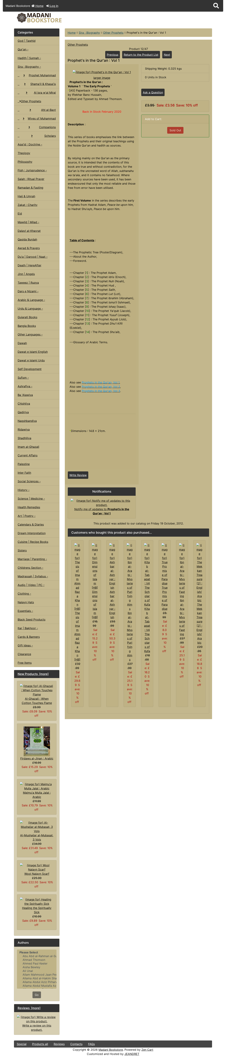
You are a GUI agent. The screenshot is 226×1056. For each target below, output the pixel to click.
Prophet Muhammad (42, 75)
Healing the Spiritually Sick (36, 910)
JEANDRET (131, 1054)
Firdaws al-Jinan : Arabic (36, 758)
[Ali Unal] (36, 971)
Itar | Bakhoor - (28, 628)
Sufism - (23, 377)
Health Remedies (29, 507)
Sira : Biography (89, 32)
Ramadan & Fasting (30, 187)
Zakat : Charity (27, 205)
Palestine (24, 464)
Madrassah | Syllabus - (33, 576)
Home (39, 6)
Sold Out (175, 130)
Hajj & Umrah (26, 196)
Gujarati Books (27, 317)
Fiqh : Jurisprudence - (32, 170)
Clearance (24, 654)
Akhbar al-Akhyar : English (112, 604)
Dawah (22, 343)
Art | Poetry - (26, 516)
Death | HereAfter (29, 265)
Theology (24, 153)
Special (21, 1044)
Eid (20, 213)
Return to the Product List (141, 54)
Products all (40, 1044)
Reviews (59, 1044)
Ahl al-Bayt (48, 110)
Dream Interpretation (32, 533)
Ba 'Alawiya (25, 395)
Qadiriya (23, 412)
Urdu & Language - (30, 308)
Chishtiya (24, 403)
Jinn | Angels (26, 274)
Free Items (25, 662)
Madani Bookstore (111, 1049)
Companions (47, 127)
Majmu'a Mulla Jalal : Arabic (37, 795)
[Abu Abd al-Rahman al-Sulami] (36, 956)
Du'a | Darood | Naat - (32, 256)
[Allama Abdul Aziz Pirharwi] (36, 982)
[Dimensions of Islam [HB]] (95, 566)
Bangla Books (27, 326)
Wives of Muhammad (42, 118)
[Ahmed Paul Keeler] (36, 963)
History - (23, 490)
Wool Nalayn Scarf (36, 873)
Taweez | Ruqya (28, 282)
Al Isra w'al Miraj (45, 92)
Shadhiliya (24, 438)
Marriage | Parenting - (32, 559)
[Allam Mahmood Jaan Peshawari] (36, 974)
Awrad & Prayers (29, 248)
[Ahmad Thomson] (36, 960)
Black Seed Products (31, 619)
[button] (216, 5)
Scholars (50, 136)
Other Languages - (30, 334)
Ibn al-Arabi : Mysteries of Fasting (182, 617)
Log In (53, 6)
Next (167, 54)
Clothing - (24, 593)
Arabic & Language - (31, 300)
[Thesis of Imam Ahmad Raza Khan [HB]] (77, 576)
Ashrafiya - (25, 386)
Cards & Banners (29, 637)
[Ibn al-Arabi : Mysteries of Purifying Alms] (130, 576)
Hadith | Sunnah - (29, 58)
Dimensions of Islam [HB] (95, 604)
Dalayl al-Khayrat (29, 231)
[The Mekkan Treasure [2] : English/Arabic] (199, 572)
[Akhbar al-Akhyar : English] (112, 566)
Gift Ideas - (25, 645)
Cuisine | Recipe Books (33, 542)
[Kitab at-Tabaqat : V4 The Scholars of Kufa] (147, 574)
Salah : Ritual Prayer (31, 179)
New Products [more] (33, 674)
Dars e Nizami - (28, 291)
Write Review (78, 475)
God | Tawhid (26, 40)
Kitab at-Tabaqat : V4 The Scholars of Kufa (147, 630)
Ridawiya (24, 429)
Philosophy (25, 161)
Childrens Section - (30, 567)
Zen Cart (147, 1049)
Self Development (29, 369)
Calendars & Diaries (31, 524)
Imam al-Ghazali (28, 446)
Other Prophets (113, 32)
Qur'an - (23, 49)
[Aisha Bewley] (36, 967)
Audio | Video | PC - (31, 585)
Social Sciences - (29, 481)
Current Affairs (27, 455)
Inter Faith (24, 472)
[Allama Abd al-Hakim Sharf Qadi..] (36, 978)
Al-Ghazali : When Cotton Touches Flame (37, 701)
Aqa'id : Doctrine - (30, 144)
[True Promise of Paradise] (165, 564)
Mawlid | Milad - (28, 222)
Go (37, 995)
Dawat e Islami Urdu (31, 360)
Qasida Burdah (27, 239)
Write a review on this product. (36, 1027)
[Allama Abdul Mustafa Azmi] (36, 986)
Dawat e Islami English (33, 351)
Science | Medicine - (31, 498)
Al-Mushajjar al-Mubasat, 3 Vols (36, 837)
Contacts (76, 1044)
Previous (112, 54)
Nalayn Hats (26, 602)
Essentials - (25, 611)
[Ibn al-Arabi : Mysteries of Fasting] (182, 570)
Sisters (22, 550)
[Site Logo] (47, 18)
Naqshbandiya (27, 421)
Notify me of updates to (101, 511)
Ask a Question (153, 92)
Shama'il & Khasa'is (43, 84)
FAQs (91, 1044)
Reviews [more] (29, 1008)
